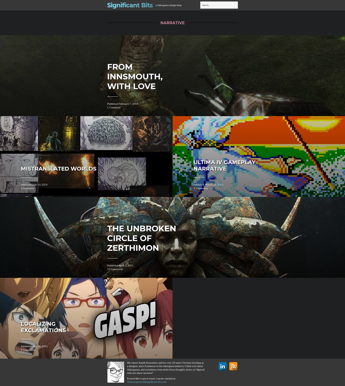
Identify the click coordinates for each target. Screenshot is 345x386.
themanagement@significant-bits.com (147, 382)
